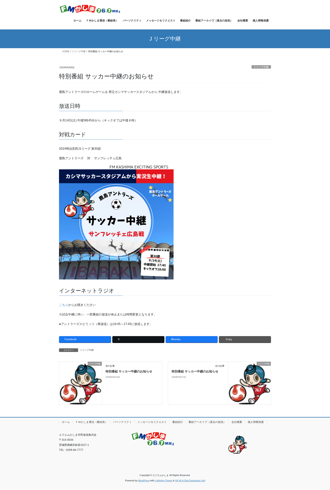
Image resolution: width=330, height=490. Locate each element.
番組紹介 (177, 421)
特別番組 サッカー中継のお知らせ (129, 371)
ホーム (66, 421)
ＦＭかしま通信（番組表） (91, 421)
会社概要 (236, 421)
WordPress (144, 480)
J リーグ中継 (261, 67)
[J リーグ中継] (80, 382)
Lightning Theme (163, 480)
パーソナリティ (122, 421)
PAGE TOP (319, 472)
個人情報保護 (256, 421)
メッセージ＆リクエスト (152, 421)
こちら (63, 304)
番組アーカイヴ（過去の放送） (207, 421)
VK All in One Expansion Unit (190, 480)
